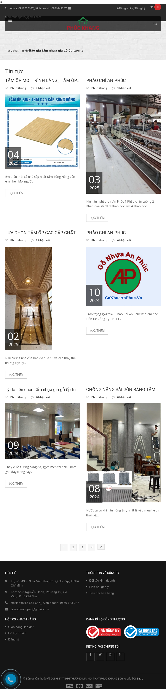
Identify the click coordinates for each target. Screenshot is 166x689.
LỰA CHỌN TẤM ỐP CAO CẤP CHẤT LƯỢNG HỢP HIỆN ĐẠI (42, 232)
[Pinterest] (120, 657)
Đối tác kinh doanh (102, 580)
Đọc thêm (16, 193)
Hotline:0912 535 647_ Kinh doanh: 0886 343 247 (45, 602)
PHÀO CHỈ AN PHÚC (106, 80)
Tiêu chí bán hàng (101, 593)
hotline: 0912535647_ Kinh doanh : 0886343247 (38, 8)
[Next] (101, 547)
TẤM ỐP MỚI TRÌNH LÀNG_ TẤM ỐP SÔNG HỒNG (42, 80)
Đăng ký (140, 8)
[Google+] (110, 657)
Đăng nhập (125, 8)
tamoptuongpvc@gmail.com (30, 609)
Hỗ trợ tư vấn (17, 633)
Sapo (140, 678)
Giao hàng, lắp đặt (21, 627)
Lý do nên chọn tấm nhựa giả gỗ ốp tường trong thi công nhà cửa (42, 389)
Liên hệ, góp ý (99, 586)
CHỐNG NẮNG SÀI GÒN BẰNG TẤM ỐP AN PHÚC (123, 389)
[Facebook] (90, 657)
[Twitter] (100, 657)
